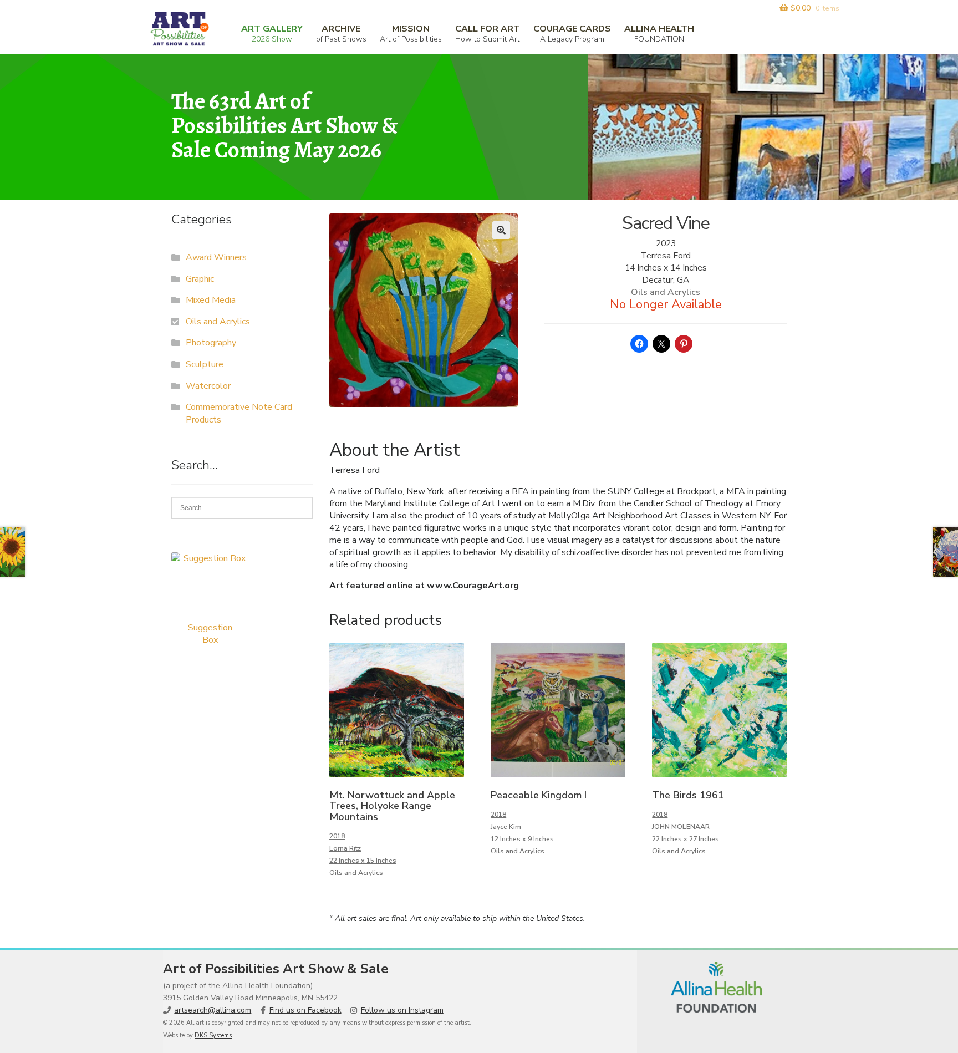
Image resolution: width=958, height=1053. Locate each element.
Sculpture (204, 364)
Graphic (200, 279)
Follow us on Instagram (402, 1010)
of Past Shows (341, 33)
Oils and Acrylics (665, 292)
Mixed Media (211, 300)
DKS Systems (213, 1035)
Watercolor (208, 386)
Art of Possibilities (411, 33)
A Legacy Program (572, 33)
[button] (501, 230)
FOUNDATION (659, 33)
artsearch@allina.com (212, 1010)
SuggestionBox (210, 634)
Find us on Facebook (305, 1010)
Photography (211, 343)
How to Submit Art (487, 33)
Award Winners (216, 257)
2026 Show (272, 33)
